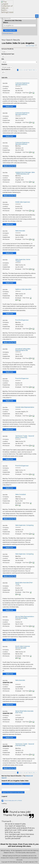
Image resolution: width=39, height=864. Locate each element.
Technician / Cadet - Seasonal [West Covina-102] (24, 436)
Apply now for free (10, 166)
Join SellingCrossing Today (16, 783)
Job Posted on (6, 69)
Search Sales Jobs (10, 30)
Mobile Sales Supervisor (22, 202)
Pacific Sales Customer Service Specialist (22, 647)
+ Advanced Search (7, 33)
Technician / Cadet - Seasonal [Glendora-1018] (24, 744)
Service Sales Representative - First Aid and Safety (25, 617)
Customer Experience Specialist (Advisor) (22, 83)
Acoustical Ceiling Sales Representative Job (22, 349)
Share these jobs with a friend (13, 800)
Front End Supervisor (22, 320)
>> (36, 70)
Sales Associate (20, 231)
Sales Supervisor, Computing (24, 525)
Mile (3, 59)
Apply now (9, 106)
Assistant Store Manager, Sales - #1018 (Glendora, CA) (25, 173)
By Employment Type (8, 54)
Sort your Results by (7, 49)
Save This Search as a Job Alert (13, 792)
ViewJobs (4, 64)
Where (5, 22)
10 (34, 70)
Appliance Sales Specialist (23, 289)
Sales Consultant (20, 494)
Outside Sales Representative (24, 407)
